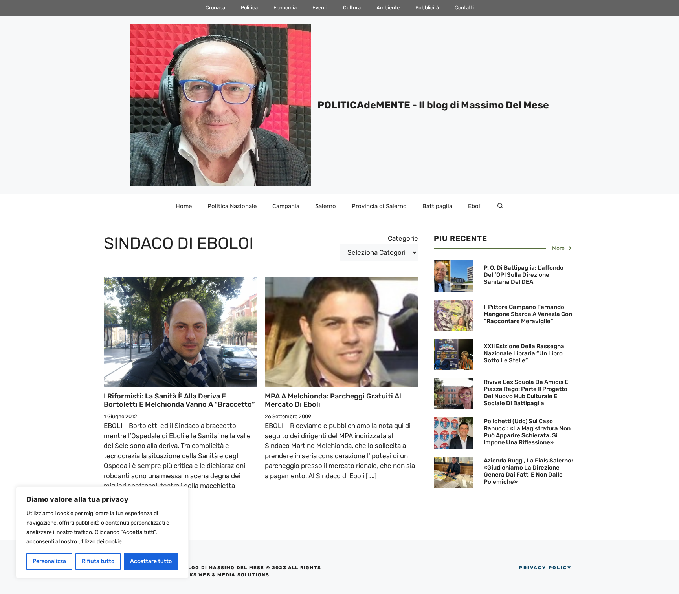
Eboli (475, 206)
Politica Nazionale (232, 206)
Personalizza (49, 561)
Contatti (464, 8)
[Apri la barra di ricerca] (500, 206)
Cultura (352, 8)
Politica (249, 8)
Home (184, 206)
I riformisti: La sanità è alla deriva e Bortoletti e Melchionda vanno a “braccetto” (179, 400)
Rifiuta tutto (98, 561)
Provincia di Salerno (379, 206)
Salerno (325, 206)
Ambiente (388, 8)
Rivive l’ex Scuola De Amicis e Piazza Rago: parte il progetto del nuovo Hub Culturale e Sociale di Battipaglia (526, 392)
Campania (285, 206)
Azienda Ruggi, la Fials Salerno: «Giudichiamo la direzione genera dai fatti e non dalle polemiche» (528, 471)
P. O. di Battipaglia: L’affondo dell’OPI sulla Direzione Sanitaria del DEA (523, 274)
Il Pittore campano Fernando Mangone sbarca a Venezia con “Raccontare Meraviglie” (528, 314)
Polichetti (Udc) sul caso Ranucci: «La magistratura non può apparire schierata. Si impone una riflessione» (527, 432)
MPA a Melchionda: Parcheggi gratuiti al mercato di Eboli (333, 400)
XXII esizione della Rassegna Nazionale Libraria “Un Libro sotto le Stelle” (524, 353)
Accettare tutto (151, 561)
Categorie (403, 238)
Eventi (319, 8)
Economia (285, 8)
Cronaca (215, 8)
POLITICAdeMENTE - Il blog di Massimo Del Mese (433, 105)
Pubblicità (427, 8)
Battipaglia (437, 206)
